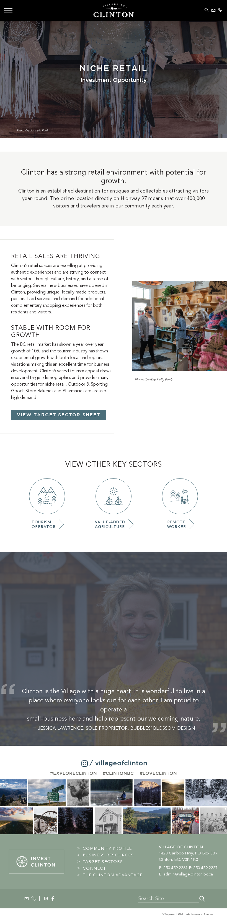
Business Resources (108, 855)
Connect (94, 868)
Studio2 (208, 914)
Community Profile (107, 848)
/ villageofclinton (118, 763)
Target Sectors (103, 861)
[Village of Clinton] (113, 9)
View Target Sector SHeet (58, 415)
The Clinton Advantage (113, 874)
